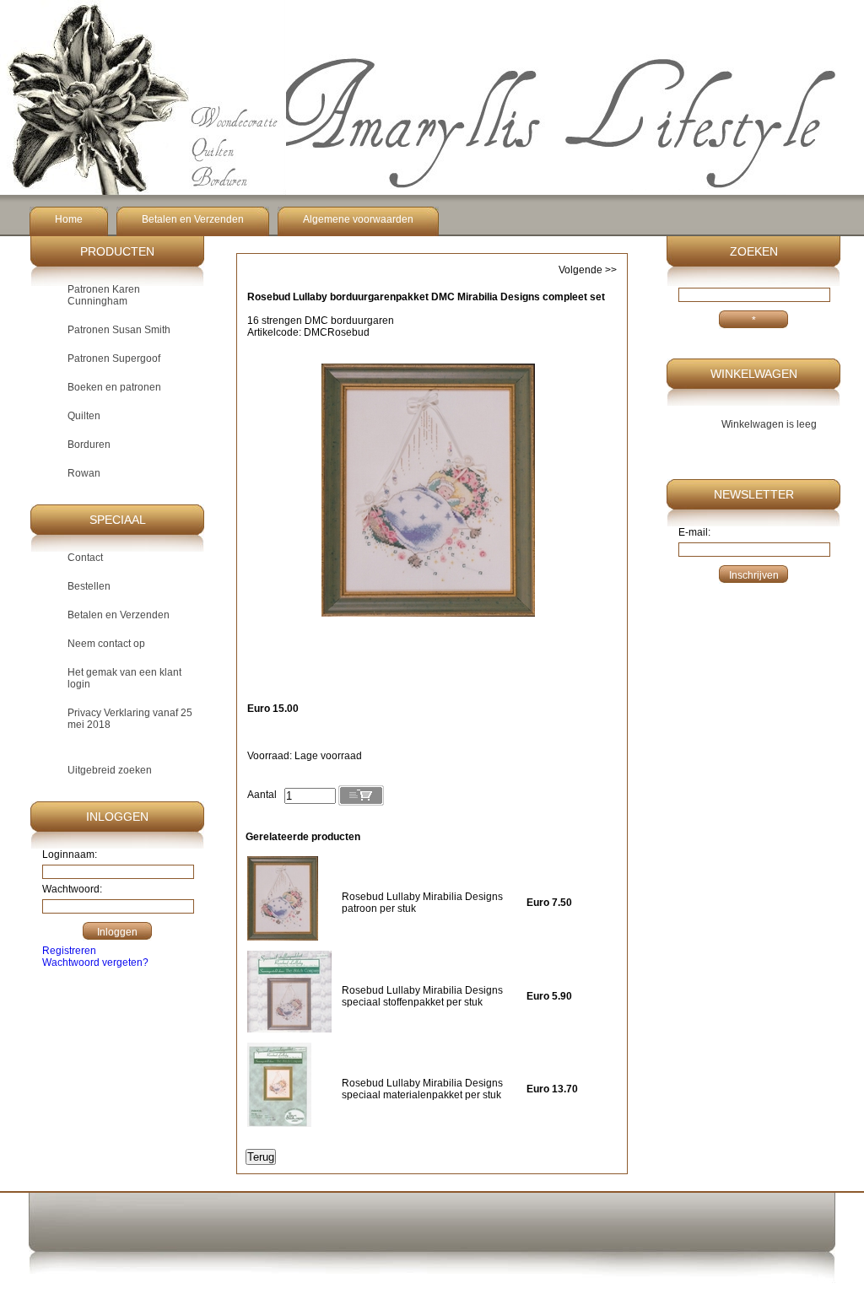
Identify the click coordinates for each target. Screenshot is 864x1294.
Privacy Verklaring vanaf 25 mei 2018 (130, 719)
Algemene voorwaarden (358, 219)
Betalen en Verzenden (193, 219)
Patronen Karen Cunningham (104, 295)
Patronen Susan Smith (119, 330)
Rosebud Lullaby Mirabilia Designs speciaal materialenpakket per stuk (422, 1089)
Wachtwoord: (72, 889)
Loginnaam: (69, 854)
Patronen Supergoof (114, 358)
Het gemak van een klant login (124, 678)
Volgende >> (588, 270)
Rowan (84, 473)
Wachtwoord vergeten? (95, 962)
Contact (85, 557)
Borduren (89, 444)
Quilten (84, 416)
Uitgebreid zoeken (110, 770)
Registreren (69, 951)
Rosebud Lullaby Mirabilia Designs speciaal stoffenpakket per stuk (422, 996)
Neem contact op (106, 644)
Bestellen (89, 586)
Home (69, 219)
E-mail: (694, 532)
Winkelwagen (753, 373)
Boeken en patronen (114, 387)
